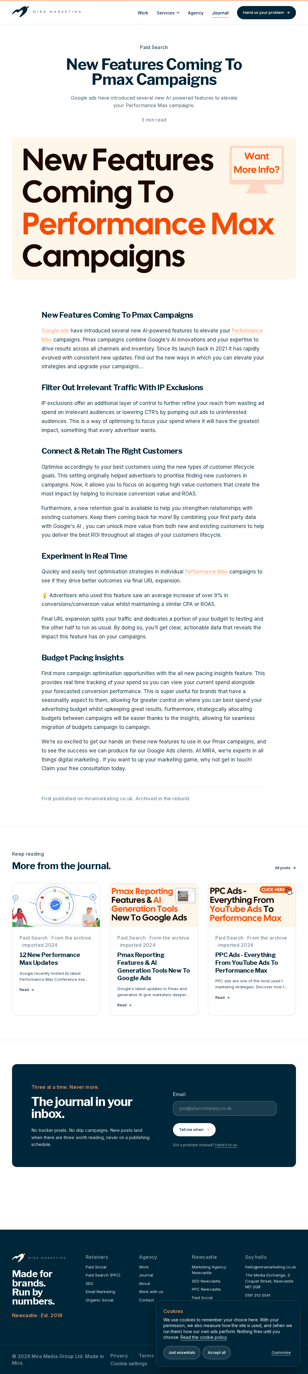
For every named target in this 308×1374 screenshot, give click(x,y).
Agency (196, 12)
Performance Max (206, 572)
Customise (281, 1352)
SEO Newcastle (206, 1281)
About (144, 1283)
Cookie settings (128, 1363)
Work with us (151, 1291)
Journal (220, 12)
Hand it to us (226, 1145)
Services (166, 12)
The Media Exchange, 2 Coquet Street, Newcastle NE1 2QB (269, 1281)
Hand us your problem (266, 12)
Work (143, 12)
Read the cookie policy (203, 1337)
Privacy (119, 1356)
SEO (89, 1283)
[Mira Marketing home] (46, 12)
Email (179, 1094)
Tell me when (194, 1129)
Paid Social (96, 1266)
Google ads (55, 331)
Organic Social (99, 1300)
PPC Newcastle (206, 1289)
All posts (285, 867)
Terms (146, 1356)
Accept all (217, 1352)
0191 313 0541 (257, 1295)
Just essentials (181, 1352)
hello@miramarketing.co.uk (270, 1266)
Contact (146, 1300)
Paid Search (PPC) (103, 1275)
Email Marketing (100, 1291)
